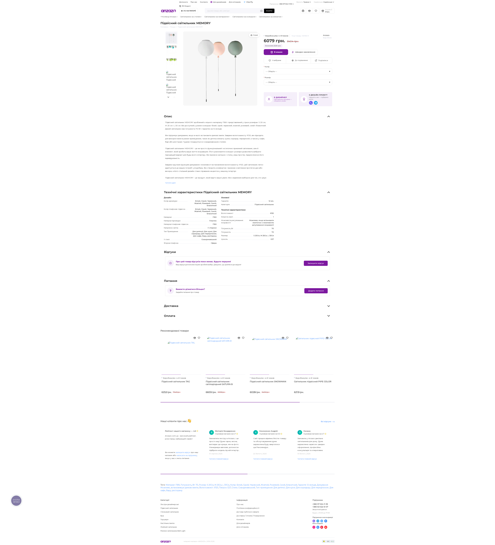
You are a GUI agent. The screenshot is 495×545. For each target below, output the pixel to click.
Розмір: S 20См (206, 485)
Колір (267, 67)
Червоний (255, 485)
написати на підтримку (187, 455)
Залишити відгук (316, 263)
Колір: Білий (236, 485)
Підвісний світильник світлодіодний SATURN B (219, 383)
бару (168, 490)
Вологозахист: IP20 (208, 487)
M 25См (218, 485)
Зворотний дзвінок (319, 509)
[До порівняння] (194, 337)
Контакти (204, 2)
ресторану (177, 490)
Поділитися (323, 60)
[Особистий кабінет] (303, 10)
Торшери (164, 519)
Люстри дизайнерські (169, 504)
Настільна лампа (167, 523)
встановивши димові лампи (184, 487)
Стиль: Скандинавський (243, 487)
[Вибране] (316, 10)
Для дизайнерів (219, 2)
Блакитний (291, 485)
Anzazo (326, 35)
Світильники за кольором (243, 17)
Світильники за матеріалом (216, 17)
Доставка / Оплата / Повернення (251, 516)
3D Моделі (186, 6)
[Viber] (311, 103)
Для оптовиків (235, 2)
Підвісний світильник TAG (176, 381)
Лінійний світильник (168, 527)
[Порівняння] (309, 10)
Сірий (246, 485)
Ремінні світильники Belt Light (172, 531)
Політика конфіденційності (248, 508)
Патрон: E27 (225, 487)
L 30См (225, 485)
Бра (162, 516)
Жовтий (265, 485)
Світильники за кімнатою (270, 17)
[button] (168, 97)
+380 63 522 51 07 (320, 507)
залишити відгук (183, 452)
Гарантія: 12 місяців (307, 485)
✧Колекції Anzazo (168, 17)
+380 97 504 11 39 (281, 4)
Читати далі (170, 183)
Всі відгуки (326, 421)
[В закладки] (198, 337)
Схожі (255, 35)
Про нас (240, 504)
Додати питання (316, 291)
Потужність (186, 485)
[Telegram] (316, 103)
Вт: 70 (195, 485)
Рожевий (274, 485)
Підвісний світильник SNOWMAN (268, 381)
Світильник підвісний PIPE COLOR (312, 381)
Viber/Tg (249, 2)
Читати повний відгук (219, 459)
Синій (282, 485)
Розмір (268, 77)
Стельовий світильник (169, 512)
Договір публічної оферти (248, 512)
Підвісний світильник (169, 508)
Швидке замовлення (305, 52)
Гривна (302, 2)
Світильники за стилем (190, 17)
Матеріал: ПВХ (173, 485)
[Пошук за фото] (261, 11)
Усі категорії (189, 11)
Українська (323, 2)
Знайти (269, 11)
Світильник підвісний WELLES (354, 381)
